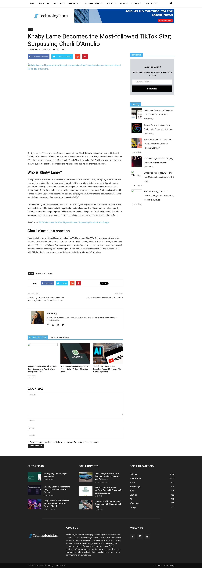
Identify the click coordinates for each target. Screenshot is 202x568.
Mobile (123, 3)
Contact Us (151, 3)
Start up (73, 3)
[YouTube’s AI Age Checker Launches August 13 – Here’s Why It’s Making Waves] (108, 353)
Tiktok (50, 273)
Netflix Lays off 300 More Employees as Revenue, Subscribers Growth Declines (46, 299)
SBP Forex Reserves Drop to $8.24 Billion (105, 297)
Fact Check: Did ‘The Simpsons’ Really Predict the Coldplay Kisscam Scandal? (157, 143)
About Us (44, 3)
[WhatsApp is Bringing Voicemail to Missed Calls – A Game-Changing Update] (75, 353)
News (32, 3)
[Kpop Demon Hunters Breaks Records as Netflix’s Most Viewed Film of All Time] (34, 504)
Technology (135, 486)
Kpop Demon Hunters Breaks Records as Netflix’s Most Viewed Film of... (56, 503)
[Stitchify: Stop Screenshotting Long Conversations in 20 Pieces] (34, 490)
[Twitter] (64, 325)
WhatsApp (134, 503)
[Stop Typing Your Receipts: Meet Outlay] (34, 477)
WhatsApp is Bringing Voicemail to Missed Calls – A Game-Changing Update (74, 369)
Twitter (133, 490)
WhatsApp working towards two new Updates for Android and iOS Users (159, 177)
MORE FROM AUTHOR (59, 338)
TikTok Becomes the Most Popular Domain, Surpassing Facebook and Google (74, 222)
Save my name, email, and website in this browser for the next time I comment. (64, 442)
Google (133, 507)
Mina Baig (34, 49)
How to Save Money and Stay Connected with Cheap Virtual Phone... (108, 504)
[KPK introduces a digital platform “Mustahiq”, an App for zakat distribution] (85, 491)
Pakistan (58, 3)
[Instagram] (54, 325)
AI (131, 499)
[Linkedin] (59, 325)
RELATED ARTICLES (37, 338)
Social (110, 3)
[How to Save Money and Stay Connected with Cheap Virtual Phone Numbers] (85, 504)
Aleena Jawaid (139, 185)
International (93, 3)
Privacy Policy (169, 565)
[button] (171, 3)
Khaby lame (40, 273)
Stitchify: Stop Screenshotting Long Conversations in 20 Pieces (57, 489)
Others (135, 3)
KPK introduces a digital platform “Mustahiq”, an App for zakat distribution (109, 490)
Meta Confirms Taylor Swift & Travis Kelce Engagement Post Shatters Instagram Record (42, 369)
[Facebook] (49, 325)
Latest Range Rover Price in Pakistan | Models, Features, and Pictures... (107, 476)
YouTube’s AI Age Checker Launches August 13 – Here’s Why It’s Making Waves (107, 369)
